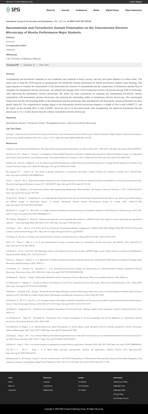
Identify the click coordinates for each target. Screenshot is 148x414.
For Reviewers (83, 386)
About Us (51, 10)
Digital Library (112, 10)
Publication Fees (119, 386)
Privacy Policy (118, 394)
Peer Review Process (121, 398)
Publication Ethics (119, 390)
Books (96, 10)
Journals (65, 10)
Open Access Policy (120, 382)
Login (132, 2)
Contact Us (12, 390)
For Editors (82, 390)
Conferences (81, 10)
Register (139, 2)
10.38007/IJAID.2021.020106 (79, 21)
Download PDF (13, 65)
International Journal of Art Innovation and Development (29, 21)
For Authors (82, 382)
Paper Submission (133, 10)
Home (10, 382)
